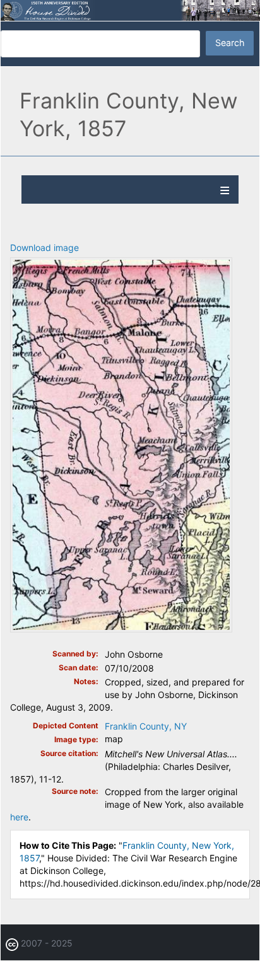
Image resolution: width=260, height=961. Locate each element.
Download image (44, 247)
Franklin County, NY (146, 726)
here (19, 817)
